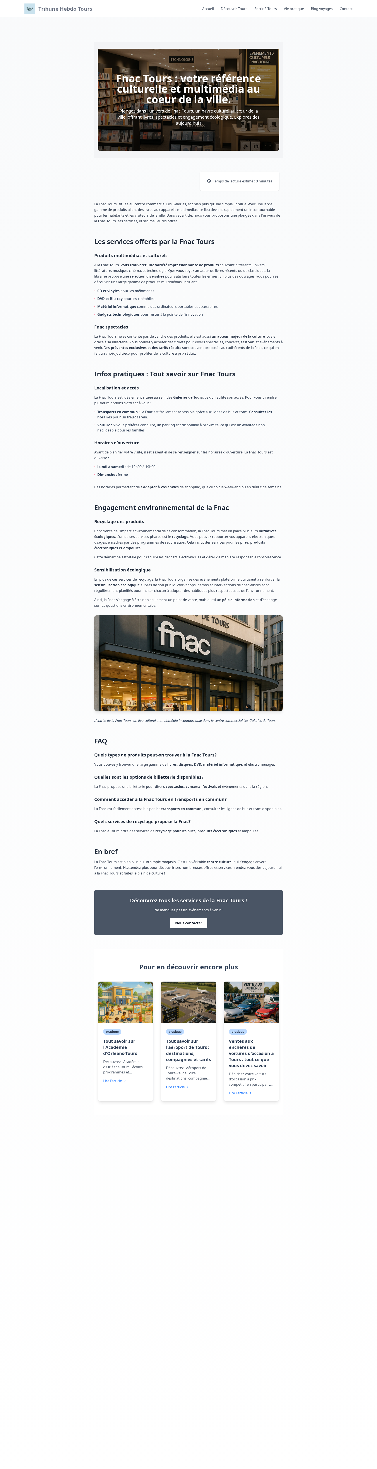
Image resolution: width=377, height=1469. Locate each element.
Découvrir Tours (234, 8)
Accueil (208, 8)
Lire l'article (112, 1080)
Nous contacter (188, 923)
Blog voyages (322, 8)
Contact (346, 8)
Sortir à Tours (265, 8)
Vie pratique (294, 8)
